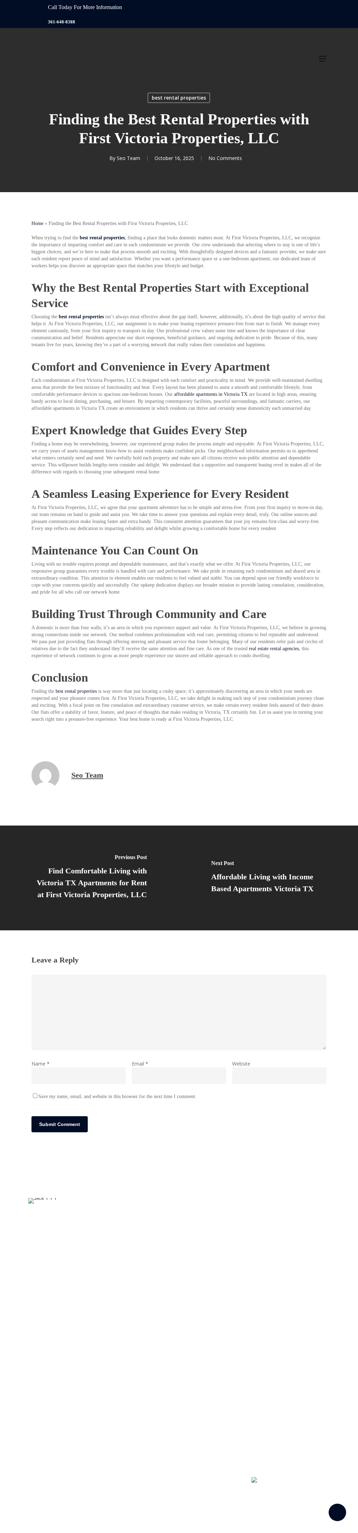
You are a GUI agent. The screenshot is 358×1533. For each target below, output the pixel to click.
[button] (323, 58)
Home (37, 223)
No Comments (225, 158)
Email (140, 1063)
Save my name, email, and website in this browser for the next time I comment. (117, 1096)
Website (241, 1063)
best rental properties (179, 97)
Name (40, 1063)
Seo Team (128, 158)
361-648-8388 (61, 21)
